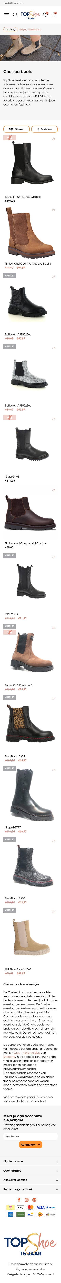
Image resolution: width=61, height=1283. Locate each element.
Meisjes (22, 29)
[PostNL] (40, 1214)
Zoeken (4, 24)
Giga (17, 1052)
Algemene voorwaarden (30, 1269)
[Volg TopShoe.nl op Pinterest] (34, 1200)
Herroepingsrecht (19, 1264)
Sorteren (46, 129)
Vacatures (36, 1264)
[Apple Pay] (20, 1207)
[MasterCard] (30, 1207)
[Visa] (40, 1207)
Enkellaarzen (34, 29)
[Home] (30, 15)
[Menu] (6, 15)
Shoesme (9, 1056)
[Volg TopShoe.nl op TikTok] (42, 1200)
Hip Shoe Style (32, 1052)
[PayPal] (50, 1207)
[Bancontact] (30, 1214)
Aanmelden (28, 1144)
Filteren (19, 129)
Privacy (48, 1264)
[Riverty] (20, 1214)
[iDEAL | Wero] (10, 1207)
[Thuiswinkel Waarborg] (50, 1214)
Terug (12, 29)
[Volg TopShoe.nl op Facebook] (19, 1200)
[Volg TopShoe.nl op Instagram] (26, 1200)
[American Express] (10, 1214)
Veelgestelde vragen (19, 1274)
